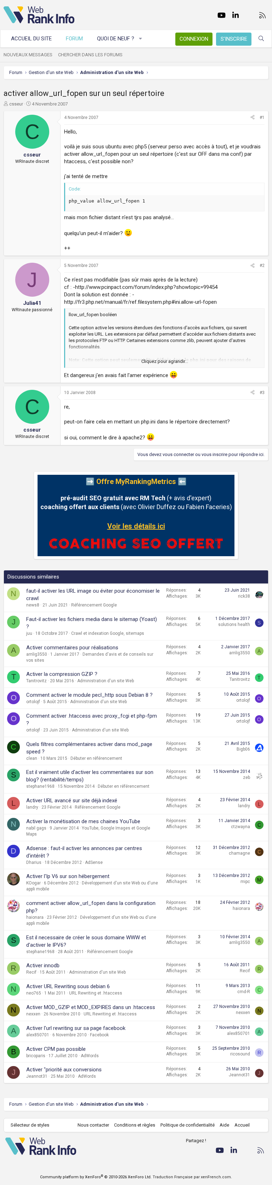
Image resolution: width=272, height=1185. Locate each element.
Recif (31, 972)
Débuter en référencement (96, 758)
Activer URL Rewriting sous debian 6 (68, 986)
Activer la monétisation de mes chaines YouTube (83, 821)
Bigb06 (243, 749)
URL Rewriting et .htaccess (95, 993)
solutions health (234, 624)
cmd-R (243, 991)
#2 (262, 265)
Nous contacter (93, 1125)
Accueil (242, 1125)
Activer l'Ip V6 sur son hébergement (67, 876)
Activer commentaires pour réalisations (72, 647)
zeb (246, 777)
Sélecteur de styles (30, 1125)
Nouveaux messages (28, 54)
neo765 (33, 993)
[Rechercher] (261, 38)
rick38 (244, 596)
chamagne (239, 853)
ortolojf (33, 701)
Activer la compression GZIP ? (61, 674)
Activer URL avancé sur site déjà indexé (71, 800)
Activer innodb (43, 965)
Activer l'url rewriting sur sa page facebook (75, 1028)
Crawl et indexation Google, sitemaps (107, 633)
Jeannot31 (36, 1076)
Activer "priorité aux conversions (64, 1069)
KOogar (33, 883)
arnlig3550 (36, 654)
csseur (16, 104)
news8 (32, 605)
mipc (245, 881)
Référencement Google (94, 605)
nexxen (33, 1014)
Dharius (33, 862)
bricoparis (35, 1055)
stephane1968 (40, 786)
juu (29, 633)
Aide (224, 1125)
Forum (74, 38)
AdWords (90, 1055)
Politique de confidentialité (187, 1125)
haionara (35, 917)
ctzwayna (240, 826)
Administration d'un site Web (105, 680)
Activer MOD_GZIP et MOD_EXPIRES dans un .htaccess (90, 1007)
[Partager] (252, 118)
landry (32, 807)
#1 (262, 117)
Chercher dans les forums (90, 54)
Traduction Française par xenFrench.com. (192, 1177)
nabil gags (36, 828)
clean (31, 758)
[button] (140, 38)
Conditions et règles (134, 1125)
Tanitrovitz (36, 680)
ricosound (240, 1054)
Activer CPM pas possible (56, 1049)
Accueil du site (31, 38)
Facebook (99, 1034)
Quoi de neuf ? (115, 38)
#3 (262, 392)
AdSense (94, 862)
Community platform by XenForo (96, 1177)
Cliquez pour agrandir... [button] (164, 361)
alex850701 (37, 1034)
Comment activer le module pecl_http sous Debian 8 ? (89, 695)
